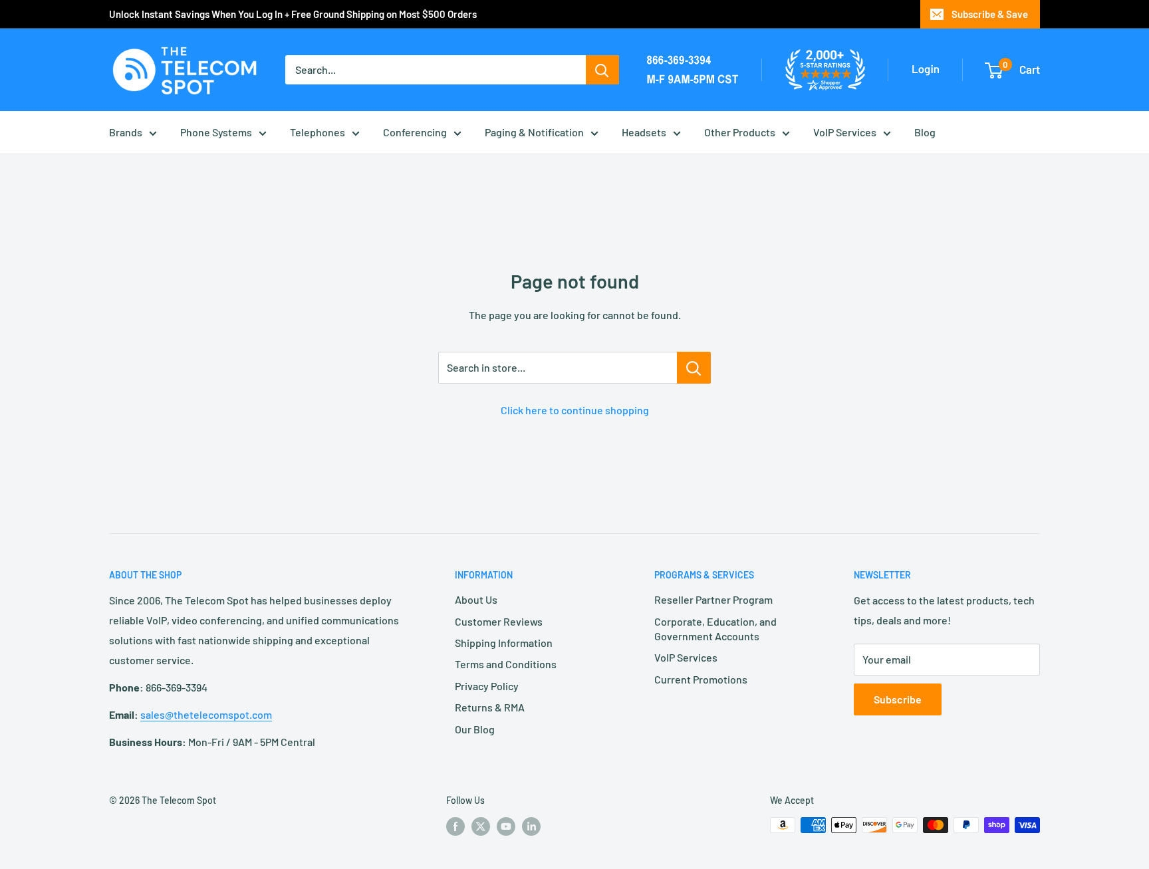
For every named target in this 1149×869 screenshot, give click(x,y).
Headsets (644, 132)
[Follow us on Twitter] (480, 826)
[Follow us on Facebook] (455, 826)
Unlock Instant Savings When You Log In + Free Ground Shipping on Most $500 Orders (293, 14)
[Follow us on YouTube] (506, 826)
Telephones (317, 132)
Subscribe (898, 699)
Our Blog (475, 729)
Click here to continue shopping (575, 410)
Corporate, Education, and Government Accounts (715, 628)
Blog (925, 132)
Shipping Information (504, 642)
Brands (125, 132)
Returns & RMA (490, 707)
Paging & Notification (534, 132)
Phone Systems (216, 132)
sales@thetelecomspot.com (206, 714)
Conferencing (415, 132)
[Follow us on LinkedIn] (531, 826)
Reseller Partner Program (713, 599)
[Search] (602, 69)
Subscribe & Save (990, 14)
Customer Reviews (499, 621)
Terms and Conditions (506, 664)
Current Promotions (700, 679)
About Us (476, 599)
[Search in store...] (694, 368)
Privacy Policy (487, 686)
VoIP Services (844, 132)
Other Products (739, 132)
